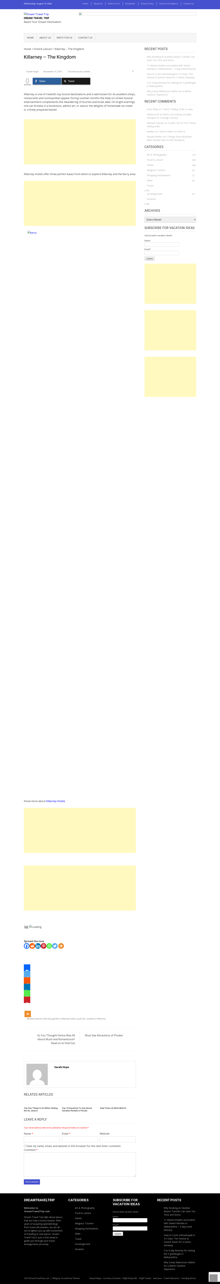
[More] (61, 946)
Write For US (114, 3)
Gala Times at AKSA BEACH (113, 1108)
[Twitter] (55, 946)
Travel (150, 185)
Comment (31, 1150)
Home (85, 3)
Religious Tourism (156, 170)
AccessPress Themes (70, 1278)
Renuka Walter (154, 136)
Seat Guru (157, 1278)
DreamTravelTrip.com (37, 1211)
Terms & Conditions (168, 3)
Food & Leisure (43, 49)
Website (105, 1133)
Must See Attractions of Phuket (104, 1035)
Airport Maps (95, 1278)
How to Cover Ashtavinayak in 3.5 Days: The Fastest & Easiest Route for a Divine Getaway (171, 75)
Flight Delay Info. (130, 1278)
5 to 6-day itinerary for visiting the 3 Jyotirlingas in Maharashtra (171, 84)
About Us (98, 3)
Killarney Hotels (55, 801)
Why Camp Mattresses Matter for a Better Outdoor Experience (169, 93)
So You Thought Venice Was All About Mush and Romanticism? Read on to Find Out (56, 1039)
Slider (150, 180)
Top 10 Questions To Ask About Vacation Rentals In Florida (77, 1109)
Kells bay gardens (51, 1019)
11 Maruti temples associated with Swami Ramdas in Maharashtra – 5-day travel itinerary (171, 67)
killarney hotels (68, 1019)
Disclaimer (130, 3)
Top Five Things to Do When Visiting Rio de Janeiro (41, 1109)
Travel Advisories (171, 1278)
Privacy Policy (147, 3)
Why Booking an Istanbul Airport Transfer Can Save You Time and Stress (171, 58)
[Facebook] (26, 946)
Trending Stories (188, 1278)
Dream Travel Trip (36, 18)
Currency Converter (112, 1278)
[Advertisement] (80, 141)
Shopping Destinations (158, 175)
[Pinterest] (43, 946)
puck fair (81, 1019)
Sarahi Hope (32, 71)
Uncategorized (154, 193)
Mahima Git (153, 114)
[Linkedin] (38, 946)
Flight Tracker (145, 1278)
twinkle (150, 131)
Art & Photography (157, 154)
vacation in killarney (96, 1019)
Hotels (87, 71)
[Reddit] (32, 946)
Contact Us (188, 3)
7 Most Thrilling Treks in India (177, 109)
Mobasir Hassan (155, 122)
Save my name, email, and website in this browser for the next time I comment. (74, 1146)
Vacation (151, 198)
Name (28, 1133)
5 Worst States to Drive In (171, 131)
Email (66, 1133)
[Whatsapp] (49, 946)
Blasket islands (34, 1019)
